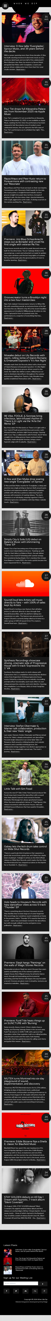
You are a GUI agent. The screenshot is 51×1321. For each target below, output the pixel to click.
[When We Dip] (25, 8)
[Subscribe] (42, 1284)
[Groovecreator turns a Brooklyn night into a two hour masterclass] (25, 281)
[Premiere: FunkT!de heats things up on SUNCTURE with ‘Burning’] (25, 1004)
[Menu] (5, 5)
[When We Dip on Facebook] (6, 1291)
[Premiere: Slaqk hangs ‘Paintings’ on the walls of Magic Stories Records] (25, 946)
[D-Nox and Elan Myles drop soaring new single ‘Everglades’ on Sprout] (25, 463)
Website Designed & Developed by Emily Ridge (31, 1302)
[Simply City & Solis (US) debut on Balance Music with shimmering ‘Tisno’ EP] (25, 523)
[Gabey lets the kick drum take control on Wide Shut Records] (25, 830)
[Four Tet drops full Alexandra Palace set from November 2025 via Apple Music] (25, 91)
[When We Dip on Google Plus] (44, 1291)
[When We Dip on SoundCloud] (25, 1291)
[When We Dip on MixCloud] (35, 1291)
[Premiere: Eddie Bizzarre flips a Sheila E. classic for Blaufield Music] (25, 1125)
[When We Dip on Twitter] (16, 1291)
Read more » (20, 69)
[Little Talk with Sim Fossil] (25, 772)
